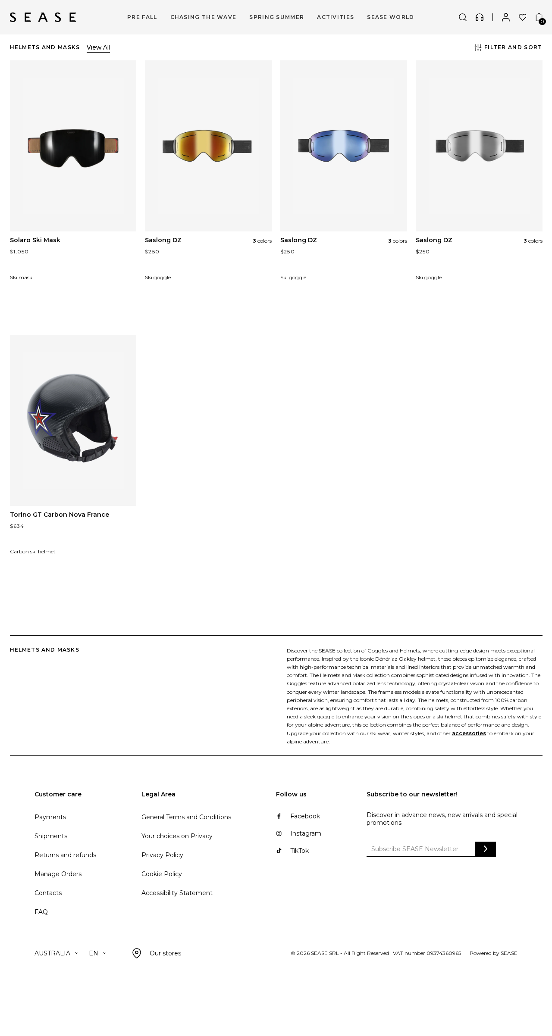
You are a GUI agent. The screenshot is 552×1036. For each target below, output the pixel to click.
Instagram (305, 833)
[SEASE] (43, 17)
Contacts (48, 893)
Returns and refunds (65, 855)
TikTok (299, 851)
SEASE (509, 953)
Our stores (165, 953)
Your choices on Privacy (177, 836)
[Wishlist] (523, 17)
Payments (50, 817)
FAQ (41, 912)
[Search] (463, 17)
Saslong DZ (163, 240)
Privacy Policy (162, 855)
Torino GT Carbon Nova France (59, 514)
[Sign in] (506, 17)
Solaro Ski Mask (35, 240)
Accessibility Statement (177, 893)
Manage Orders (58, 874)
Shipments (50, 836)
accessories (469, 733)
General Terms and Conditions (186, 817)
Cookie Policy (161, 874)
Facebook (305, 816)
